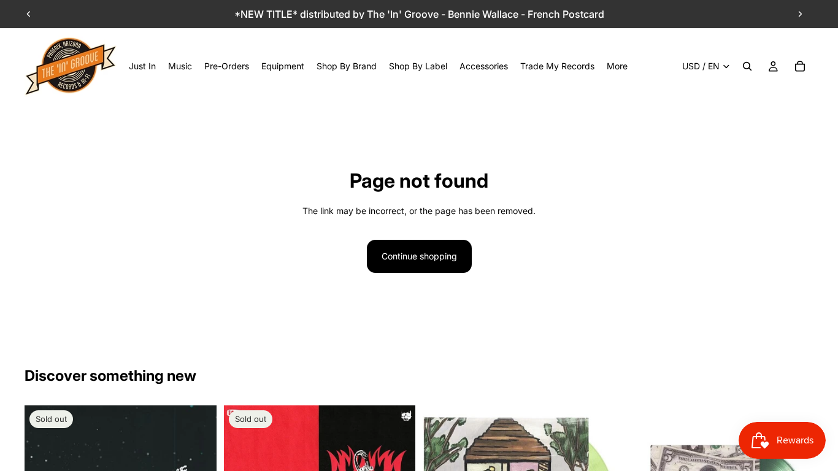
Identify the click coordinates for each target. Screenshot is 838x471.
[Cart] (799, 66)
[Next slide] (799, 14)
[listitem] (617, 66)
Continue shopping (419, 256)
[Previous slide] (28, 14)
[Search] (747, 66)
